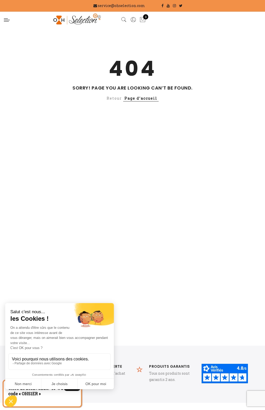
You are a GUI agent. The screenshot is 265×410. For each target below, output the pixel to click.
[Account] (133, 19)
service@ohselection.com (121, 5)
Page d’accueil (140, 98)
